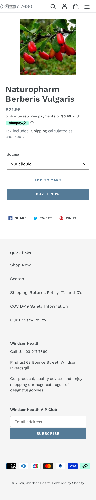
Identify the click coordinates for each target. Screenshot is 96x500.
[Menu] (87, 6)
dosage (13, 154)
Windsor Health (38, 483)
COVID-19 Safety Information (39, 306)
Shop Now (20, 264)
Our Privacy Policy (28, 320)
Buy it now (48, 194)
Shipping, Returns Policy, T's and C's (46, 292)
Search (17, 278)
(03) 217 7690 (16, 6)
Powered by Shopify (68, 483)
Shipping (39, 131)
